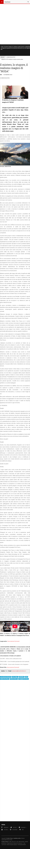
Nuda (26, 676)
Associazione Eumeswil (13, 641)
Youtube (6, 829)
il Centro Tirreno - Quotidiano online (13, 838)
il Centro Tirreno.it (5, 841)
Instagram (14, 829)
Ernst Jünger (15, 676)
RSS (23, 829)
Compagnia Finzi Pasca (23, 678)
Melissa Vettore (13, 678)
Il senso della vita (10, 57)
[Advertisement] (15, 753)
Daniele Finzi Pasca (5, 678)
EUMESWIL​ (21, 676)
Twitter (15, 827)
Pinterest (23, 827)
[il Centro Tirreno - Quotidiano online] (7, 2)
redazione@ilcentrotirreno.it (19, 671)
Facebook (6, 827)
